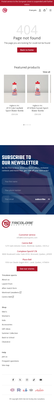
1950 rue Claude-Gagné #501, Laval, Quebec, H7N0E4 (27, 262)
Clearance (6, 341)
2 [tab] (26, 125)
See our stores (27, 268)
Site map (5, 365)
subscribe (40, 199)
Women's (6, 316)
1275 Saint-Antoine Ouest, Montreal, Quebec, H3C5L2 (27, 246)
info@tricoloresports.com (27, 237)
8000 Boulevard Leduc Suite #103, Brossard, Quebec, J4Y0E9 (27, 254)
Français (32, 10)
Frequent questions (10, 361)
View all (46, 72)
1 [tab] (24, 125)
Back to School (8, 337)
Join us (4, 356)
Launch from (7, 283)
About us (6, 279)
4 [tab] (30, 125)
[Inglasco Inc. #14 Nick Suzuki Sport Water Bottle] (37, 89)
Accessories (7, 324)
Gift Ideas (6, 329)
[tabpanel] (14, 96)
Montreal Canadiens (10, 292)
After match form (9, 288)
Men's (4, 311)
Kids (4, 320)
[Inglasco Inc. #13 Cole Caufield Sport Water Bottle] (14, 89)
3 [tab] (28, 125)
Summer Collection (10, 333)
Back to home (27, 50)
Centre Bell (7, 296)
